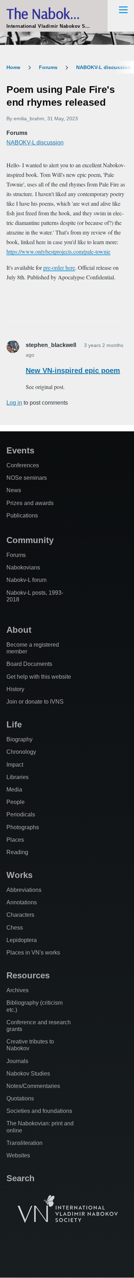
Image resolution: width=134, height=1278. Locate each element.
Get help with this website (38, 677)
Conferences (22, 465)
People (15, 802)
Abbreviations (23, 890)
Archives (17, 990)
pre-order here (59, 267)
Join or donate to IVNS (35, 702)
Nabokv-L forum (26, 580)
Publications (22, 515)
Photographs (22, 827)
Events (20, 450)
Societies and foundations (39, 1111)
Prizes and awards (30, 503)
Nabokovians (23, 567)
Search (20, 1178)
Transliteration (24, 1143)
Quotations (20, 1098)
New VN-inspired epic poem (73, 370)
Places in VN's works (33, 953)
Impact (14, 765)
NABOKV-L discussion (103, 67)
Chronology (21, 752)
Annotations (21, 902)
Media (14, 790)
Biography (19, 739)
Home (13, 67)
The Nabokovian (53, 13)
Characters (20, 915)
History (15, 689)
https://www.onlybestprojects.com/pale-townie (58, 251)
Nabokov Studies (28, 1074)
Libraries (17, 777)
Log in (14, 403)
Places (15, 840)
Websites (18, 1155)
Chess (14, 928)
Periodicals (20, 814)
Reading (17, 852)
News (13, 490)
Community (30, 540)
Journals (17, 1061)
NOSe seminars (26, 478)
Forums (48, 67)
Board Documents (29, 664)
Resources (28, 975)
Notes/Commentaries (33, 1086)
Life (14, 724)
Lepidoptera (21, 940)
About (18, 630)
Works (19, 875)
